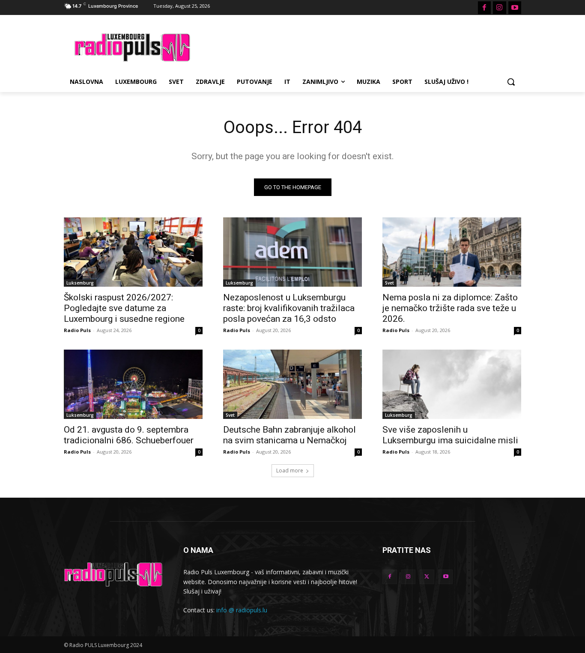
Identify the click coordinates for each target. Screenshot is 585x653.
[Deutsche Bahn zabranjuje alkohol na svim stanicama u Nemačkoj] (292, 384)
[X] (427, 577)
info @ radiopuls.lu (241, 610)
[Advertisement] (357, 46)
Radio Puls (77, 330)
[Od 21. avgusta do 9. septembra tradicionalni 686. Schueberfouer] (133, 384)
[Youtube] (514, 7)
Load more (289, 470)
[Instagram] (499, 7)
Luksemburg (80, 283)
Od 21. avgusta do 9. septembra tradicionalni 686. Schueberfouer (129, 434)
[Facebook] (484, 7)
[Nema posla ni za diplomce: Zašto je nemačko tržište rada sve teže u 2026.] (451, 252)
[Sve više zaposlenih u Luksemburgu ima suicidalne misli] (451, 384)
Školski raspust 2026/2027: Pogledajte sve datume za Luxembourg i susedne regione (124, 308)
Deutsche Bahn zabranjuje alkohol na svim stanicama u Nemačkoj (289, 434)
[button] (511, 81)
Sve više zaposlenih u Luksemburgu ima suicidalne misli (450, 434)
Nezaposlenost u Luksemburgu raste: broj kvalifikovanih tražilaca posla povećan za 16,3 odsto (289, 308)
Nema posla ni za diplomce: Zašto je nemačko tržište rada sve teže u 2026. (450, 308)
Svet (389, 283)
